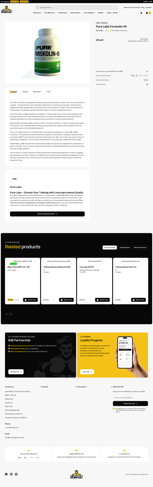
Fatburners (62, 13)
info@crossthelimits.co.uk (14, 438)
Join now (85, 372)
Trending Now (124, 247)
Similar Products (140, 247)
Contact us (14, 372)
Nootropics (75, 13)
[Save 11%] (22, 261)
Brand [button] (115, 13)
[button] (141, 13)
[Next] (10, 314)
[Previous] (6, 314)
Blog (142, 7)
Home (98, 23)
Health (100, 13)
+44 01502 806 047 (12, 428)
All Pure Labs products (46, 214)
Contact (149, 7)
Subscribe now (129, 403)
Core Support (89, 13)
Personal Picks (109, 247)
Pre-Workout (50, 13)
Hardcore (37, 13)
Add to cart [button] (32, 300)
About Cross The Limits (132, 7)
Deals (109, 13)
